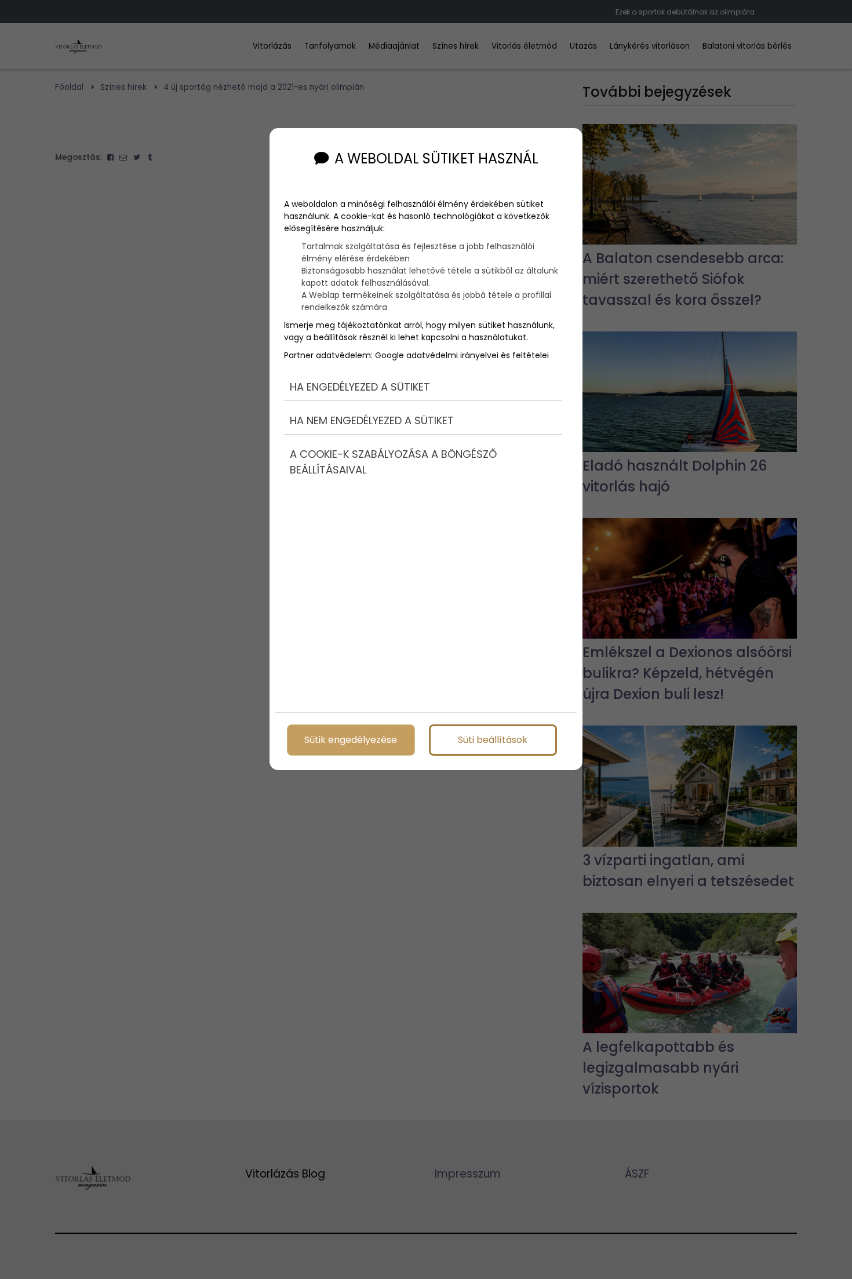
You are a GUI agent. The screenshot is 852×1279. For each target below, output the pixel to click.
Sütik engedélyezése (350, 739)
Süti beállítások (492, 739)
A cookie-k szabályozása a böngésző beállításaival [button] (393, 462)
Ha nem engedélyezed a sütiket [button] (372, 420)
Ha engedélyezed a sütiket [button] (360, 387)
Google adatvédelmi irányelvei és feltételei (462, 355)
